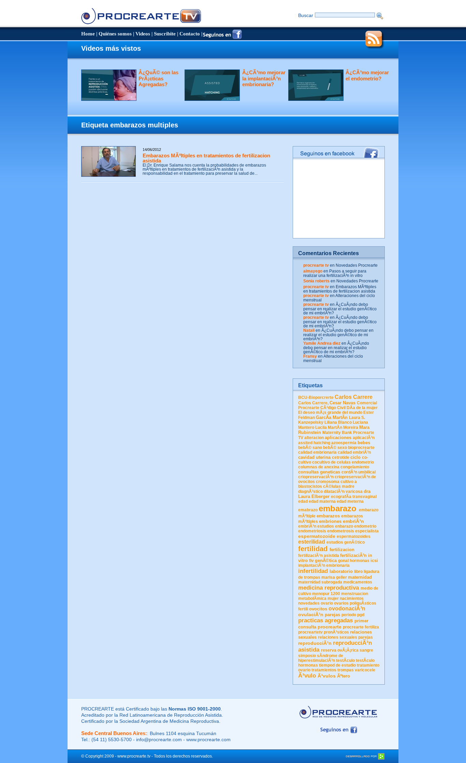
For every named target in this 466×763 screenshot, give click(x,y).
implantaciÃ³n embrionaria (324, 565)
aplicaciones (338, 437)
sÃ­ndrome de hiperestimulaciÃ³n (320, 658)
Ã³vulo (307, 675)
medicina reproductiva (328, 588)
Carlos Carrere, (313, 403)
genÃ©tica (326, 560)
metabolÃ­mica (312, 598)
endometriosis (312, 531)
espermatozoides (353, 536)
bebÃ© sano (310, 447)
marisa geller (334, 577)
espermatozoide (316, 536)
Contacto (189, 33)
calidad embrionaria (317, 452)
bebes (364, 442)
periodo (348, 614)
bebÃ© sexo (335, 447)
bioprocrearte (361, 447)
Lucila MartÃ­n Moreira (336, 427)
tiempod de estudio (337, 665)
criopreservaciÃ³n (316, 476)
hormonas (359, 560)
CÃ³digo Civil (333, 407)
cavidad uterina (314, 457)
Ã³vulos (327, 676)
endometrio (365, 526)
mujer (333, 598)
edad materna (322, 501)
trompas (345, 670)
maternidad (360, 577)
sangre (366, 650)
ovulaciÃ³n (310, 614)
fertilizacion (342, 549)
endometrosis (340, 531)
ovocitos (318, 608)
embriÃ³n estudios (316, 526)
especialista (367, 531)
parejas (332, 614)
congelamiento (354, 467)
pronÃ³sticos (336, 632)
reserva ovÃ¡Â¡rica (340, 650)
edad (303, 501)
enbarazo (344, 526)
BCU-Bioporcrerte (316, 397)
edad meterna (350, 501)
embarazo (337, 508)
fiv (311, 560)
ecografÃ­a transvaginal (354, 496)
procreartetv (310, 632)
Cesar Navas (342, 402)
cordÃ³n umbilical (358, 472)
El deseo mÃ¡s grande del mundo (330, 412)
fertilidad (312, 548)
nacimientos (352, 598)
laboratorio (341, 571)
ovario (327, 603)
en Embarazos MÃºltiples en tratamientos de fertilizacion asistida (339, 289)
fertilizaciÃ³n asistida (318, 555)
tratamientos (323, 670)
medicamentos (357, 582)
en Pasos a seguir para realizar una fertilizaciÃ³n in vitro (334, 273)
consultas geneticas (319, 471)
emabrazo (308, 510)
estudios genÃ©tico (345, 542)
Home (88, 33)
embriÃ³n (353, 521)
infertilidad (313, 571)
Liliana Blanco (338, 422)
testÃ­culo (345, 660)
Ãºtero (343, 676)
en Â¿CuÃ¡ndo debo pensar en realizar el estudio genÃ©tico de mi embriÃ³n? (340, 308)
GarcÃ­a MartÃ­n (332, 417)
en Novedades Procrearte (354, 265)
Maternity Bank (337, 432)
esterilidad (311, 542)
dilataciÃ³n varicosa (343, 491)
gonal (343, 560)
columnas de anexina (318, 467)
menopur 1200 (326, 593)
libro (358, 571)
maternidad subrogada (320, 582)
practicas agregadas (325, 620)
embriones (330, 521)
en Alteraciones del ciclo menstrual (339, 297)
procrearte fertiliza (361, 627)
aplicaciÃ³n (364, 437)
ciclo (355, 457)
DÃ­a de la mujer (362, 407)
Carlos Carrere (354, 397)
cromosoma (327, 481)
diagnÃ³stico (310, 491)
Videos (142, 33)
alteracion (314, 437)
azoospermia (343, 442)
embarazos (328, 515)
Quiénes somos (115, 33)
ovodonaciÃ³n (347, 608)
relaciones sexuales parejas (345, 637)
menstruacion (354, 593)
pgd (360, 614)
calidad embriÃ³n (354, 452)
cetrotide (340, 457)
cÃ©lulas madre (338, 486)
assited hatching (314, 442)
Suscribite (165, 33)
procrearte (329, 626)
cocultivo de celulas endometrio (343, 462)
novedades (309, 603)
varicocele (365, 670)
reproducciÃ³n (315, 643)
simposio (307, 655)
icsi (374, 560)
